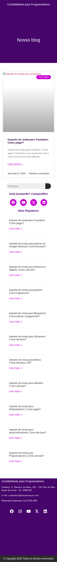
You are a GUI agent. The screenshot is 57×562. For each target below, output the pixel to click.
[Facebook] (13, 202)
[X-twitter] (33, 202)
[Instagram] (20, 511)
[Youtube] (23, 202)
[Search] (48, 186)
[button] (28, 11)
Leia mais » (15, 164)
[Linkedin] (43, 202)
